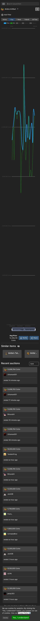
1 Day (11, 19)
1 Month (26, 19)
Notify (24, 338)
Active (5, 19)
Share (35, 338)
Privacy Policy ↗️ (24, 613)
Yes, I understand (21, 617)
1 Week (19, 19)
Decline (5, 618)
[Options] (37, 9)
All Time (34, 19)
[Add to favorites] (18, 9)
